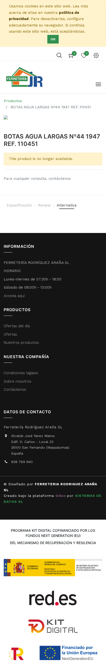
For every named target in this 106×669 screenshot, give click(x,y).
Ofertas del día (17, 326)
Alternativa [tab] (67, 205)
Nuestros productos (21, 342)
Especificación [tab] (19, 205)
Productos (13, 101)
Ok (53, 39)
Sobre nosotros (17, 381)
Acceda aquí (14, 296)
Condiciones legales (21, 373)
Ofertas (10, 334)
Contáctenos (15, 389)
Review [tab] (44, 205)
